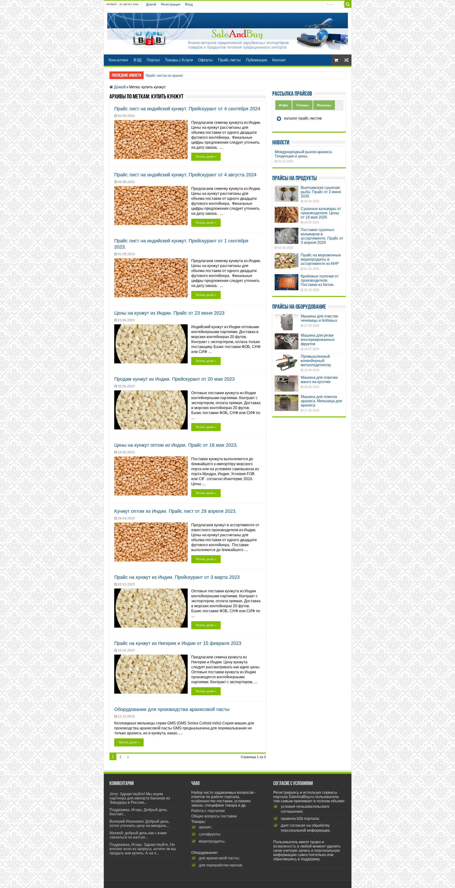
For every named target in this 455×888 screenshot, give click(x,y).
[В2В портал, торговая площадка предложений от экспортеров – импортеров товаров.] (227, 30)
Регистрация (170, 4)
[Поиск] (347, 4)
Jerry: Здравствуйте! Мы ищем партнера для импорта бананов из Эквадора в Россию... (139, 798)
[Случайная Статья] (346, 60)
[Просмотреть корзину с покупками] (336, 60)
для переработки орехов (220, 865)
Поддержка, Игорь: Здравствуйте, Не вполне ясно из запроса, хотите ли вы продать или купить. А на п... (142, 849)
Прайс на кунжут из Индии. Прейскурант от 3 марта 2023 (177, 577)
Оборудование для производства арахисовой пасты (171, 709)
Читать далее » (206, 156)
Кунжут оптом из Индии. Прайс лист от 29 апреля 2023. (175, 511)
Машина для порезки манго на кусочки (319, 379)
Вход (189, 4)
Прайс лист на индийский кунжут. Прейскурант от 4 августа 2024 (185, 174)
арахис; (205, 827)
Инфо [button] (283, 105)
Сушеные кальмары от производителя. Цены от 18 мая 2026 (321, 213)
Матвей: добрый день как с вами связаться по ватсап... (138, 835)
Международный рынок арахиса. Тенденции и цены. (303, 154)
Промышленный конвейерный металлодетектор (316, 360)
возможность (284, 846)
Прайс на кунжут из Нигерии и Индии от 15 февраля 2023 (177, 643)
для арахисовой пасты (219, 858)
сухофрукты (209, 834)
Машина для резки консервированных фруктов (318, 339)
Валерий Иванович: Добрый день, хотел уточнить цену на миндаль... (139, 823)
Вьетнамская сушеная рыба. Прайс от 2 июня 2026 (321, 192)
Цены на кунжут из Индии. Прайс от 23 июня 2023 (169, 313)
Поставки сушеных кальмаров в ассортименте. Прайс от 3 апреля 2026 (322, 236)
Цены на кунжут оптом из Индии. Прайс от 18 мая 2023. (176, 445)
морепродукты (211, 841)
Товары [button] (302, 105)
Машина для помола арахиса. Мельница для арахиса (321, 401)
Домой (151, 4)
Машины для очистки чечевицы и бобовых (319, 318)
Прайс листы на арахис (164, 75)
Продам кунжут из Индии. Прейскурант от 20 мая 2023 (174, 379)
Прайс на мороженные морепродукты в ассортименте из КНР (321, 259)
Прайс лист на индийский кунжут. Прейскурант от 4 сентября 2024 (187, 108)
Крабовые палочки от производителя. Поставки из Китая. (319, 280)
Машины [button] (324, 105)
